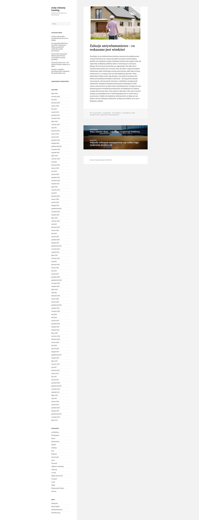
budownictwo (55, 441)
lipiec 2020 (54, 289)
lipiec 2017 (54, 361)
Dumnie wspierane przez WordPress (101, 160)
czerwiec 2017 (55, 364)
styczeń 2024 (55, 174)
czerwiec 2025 (55, 124)
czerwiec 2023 (55, 190)
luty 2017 (54, 376)
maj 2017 (54, 367)
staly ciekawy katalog (58, 9)
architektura (55, 432)
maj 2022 (54, 224)
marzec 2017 (55, 373)
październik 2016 (56, 386)
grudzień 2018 (55, 324)
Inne (52, 451)
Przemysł (54, 463)
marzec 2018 (55, 342)
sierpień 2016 (55, 392)
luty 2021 (54, 271)
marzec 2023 (55, 199)
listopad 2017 (55, 352)
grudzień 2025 (55, 115)
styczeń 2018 (55, 348)
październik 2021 (56, 246)
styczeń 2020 (55, 302)
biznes (53, 438)
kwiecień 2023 (55, 196)
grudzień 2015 (55, 408)
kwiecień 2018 (55, 339)
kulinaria (54, 454)
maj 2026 (54, 100)
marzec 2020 (55, 299)
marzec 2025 (55, 134)
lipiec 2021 (54, 255)
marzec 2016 (55, 401)
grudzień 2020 (55, 277)
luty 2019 (54, 317)
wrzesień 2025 (55, 118)
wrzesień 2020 (55, 283)
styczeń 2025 (55, 137)
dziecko (53, 444)
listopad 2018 (55, 327)
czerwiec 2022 (55, 221)
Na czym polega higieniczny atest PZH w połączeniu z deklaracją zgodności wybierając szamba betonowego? (59, 47)
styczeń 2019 (55, 320)
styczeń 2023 (55, 202)
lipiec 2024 (54, 156)
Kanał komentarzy (56, 509)
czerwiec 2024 (55, 159)
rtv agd (53, 472)
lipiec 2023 (54, 187)
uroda (53, 482)
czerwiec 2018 (55, 336)
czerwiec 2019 (55, 311)
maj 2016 (54, 398)
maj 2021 (54, 261)
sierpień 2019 (55, 308)
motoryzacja (55, 457)
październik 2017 (56, 355)
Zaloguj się (54, 503)
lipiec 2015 (54, 420)
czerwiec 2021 (55, 258)
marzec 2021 (55, 268)
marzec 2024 (55, 168)
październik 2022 (56, 208)
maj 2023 (54, 193)
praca (53, 460)
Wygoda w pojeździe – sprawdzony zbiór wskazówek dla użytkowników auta (60, 71)
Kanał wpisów (55, 506)
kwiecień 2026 (55, 103)
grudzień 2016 (55, 383)
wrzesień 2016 (55, 389)
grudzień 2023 (55, 177)
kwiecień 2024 (55, 165)
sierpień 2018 (55, 330)
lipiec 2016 (54, 395)
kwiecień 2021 (55, 264)
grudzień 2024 (55, 140)
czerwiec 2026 (55, 96)
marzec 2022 (55, 230)
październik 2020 (56, 280)
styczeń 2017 (55, 380)
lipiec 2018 (54, 333)
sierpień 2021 (55, 252)
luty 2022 (54, 233)
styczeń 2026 (55, 112)
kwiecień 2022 (55, 227)
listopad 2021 (55, 243)
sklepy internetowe (57, 476)
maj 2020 (54, 292)
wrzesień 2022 (55, 212)
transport (54, 479)
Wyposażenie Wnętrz (57, 488)
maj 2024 (54, 162)
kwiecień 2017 (55, 370)
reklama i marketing (57, 466)
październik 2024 (56, 146)
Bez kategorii (55, 435)
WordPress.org (55, 513)
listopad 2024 (55, 143)
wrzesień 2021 (55, 249)
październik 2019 (56, 305)
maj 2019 (54, 314)
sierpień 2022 (55, 215)
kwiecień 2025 (55, 131)
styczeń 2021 (55, 274)
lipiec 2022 (54, 218)
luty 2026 (54, 109)
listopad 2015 (55, 411)
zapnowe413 (107, 113)
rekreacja (54, 469)
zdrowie (53, 491)
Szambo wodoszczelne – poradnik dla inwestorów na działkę (59, 38)
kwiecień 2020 (55, 296)
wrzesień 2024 (55, 149)
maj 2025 (54, 128)
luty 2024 (54, 171)
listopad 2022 (55, 205)
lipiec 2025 (54, 121)
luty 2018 (54, 345)
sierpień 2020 (55, 286)
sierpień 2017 (55, 358)
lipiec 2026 (54, 93)
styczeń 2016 (55, 404)
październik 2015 (56, 414)
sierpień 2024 (55, 152)
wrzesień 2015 (55, 417)
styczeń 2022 (55, 236)
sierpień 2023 (55, 184)
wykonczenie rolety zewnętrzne (109, 115)
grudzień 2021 (55, 240)
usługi (53, 485)
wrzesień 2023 (55, 180)
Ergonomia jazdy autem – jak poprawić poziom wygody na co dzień (60, 64)
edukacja (54, 448)
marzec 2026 (55, 106)
